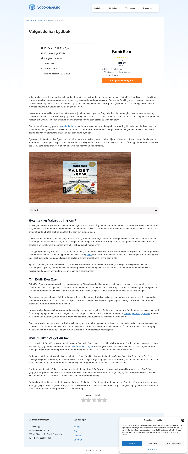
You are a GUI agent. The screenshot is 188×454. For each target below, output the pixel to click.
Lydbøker (113, 8)
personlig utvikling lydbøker (137, 313)
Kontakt (77, 427)
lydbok (88, 254)
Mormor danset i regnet (82, 346)
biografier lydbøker (67, 126)
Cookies (78, 435)
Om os (77, 431)
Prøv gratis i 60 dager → (121, 80)
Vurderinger (130, 8)
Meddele (153, 443)
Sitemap (78, 440)
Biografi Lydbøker (43, 20)
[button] (183, 420)
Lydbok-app (99, 8)
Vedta (132, 443)
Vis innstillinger (174, 443)
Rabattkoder (148, 8)
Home (27, 20)
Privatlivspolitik (153, 449)
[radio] (83, 400)
